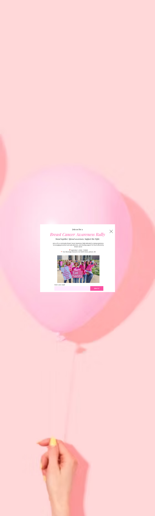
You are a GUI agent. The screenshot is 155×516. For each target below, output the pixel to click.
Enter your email (59, 284)
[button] (111, 231)
